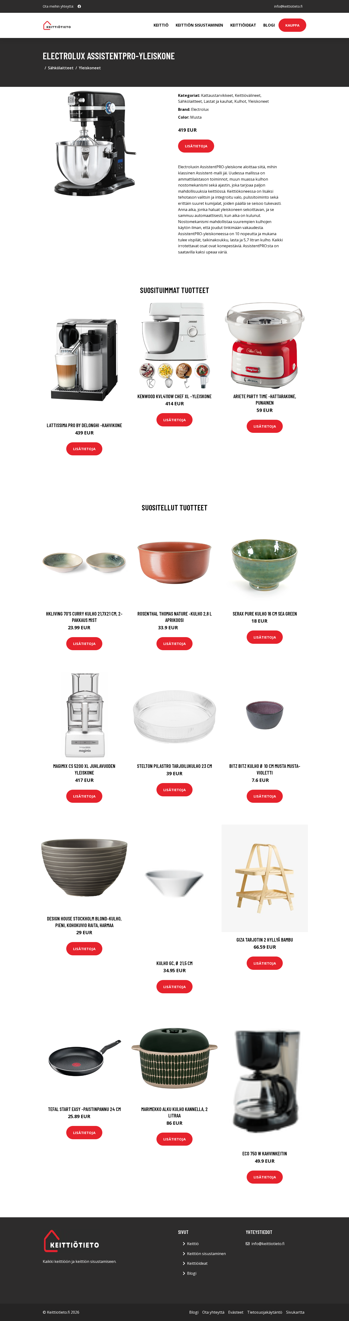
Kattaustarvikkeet (217, 95)
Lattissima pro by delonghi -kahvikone (84, 425)
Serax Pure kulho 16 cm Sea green (265, 613)
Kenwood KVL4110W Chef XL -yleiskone (174, 396)
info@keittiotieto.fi (288, 6)
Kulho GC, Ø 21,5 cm (174, 963)
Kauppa (292, 25)
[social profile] (79, 6)
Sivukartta (295, 1312)
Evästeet (235, 1312)
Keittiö (161, 25)
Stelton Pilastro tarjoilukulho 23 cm (174, 766)
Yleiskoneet (90, 67)
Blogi (269, 25)
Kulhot (240, 101)
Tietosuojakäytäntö (264, 1312)
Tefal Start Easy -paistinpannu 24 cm (84, 1109)
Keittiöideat (243, 25)
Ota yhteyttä (213, 1312)
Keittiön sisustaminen (199, 25)
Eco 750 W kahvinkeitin (264, 1153)
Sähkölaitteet (61, 67)
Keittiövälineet (247, 95)
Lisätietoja (196, 146)
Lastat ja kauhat (218, 101)
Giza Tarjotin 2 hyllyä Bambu (264, 940)
